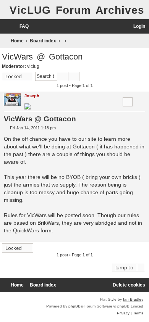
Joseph (31, 95)
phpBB (74, 306)
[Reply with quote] (128, 101)
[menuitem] (21, 26)
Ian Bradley (133, 299)
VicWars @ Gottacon (42, 56)
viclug (33, 66)
